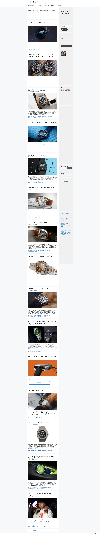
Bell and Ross (39, 49)
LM (41, 316)
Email (61, 41)
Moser (37, 351)
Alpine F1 (30, 526)
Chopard (30, 217)
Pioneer (37, 488)
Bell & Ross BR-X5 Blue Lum (37, 90)
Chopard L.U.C (34, 217)
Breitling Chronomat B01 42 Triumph (39, 223)
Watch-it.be (36, 1)
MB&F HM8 (37, 417)
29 (31, 530)
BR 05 (38, 283)
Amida (30, 384)
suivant (34, 530)
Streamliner (39, 351)
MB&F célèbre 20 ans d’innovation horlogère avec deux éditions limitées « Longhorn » (42, 55)
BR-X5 (42, 117)
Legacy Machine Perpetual (37, 316)
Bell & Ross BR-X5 (35, 117)
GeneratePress (55, 533)
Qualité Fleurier (40, 217)
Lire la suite (40, 46)
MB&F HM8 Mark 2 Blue (35, 390)
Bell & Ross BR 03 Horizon (36, 155)
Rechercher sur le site (64, 166)
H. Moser (30, 350)
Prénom (62, 38)
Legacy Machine (31, 316)
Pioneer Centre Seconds (41, 488)
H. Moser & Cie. (34, 351)
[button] (72, 5)
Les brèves (33, 524)
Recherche (59, 5)
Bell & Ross (30, 116)
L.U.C (36, 217)
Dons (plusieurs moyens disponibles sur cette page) (66, 101)
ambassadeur (33, 526)
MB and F (43, 316)
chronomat (32, 251)
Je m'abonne (64, 29)
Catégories (62, 173)
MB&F (49, 315)
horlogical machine (31, 417)
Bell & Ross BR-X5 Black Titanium (38, 423)
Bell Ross (36, 283)
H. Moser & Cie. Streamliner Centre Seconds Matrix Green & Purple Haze (42, 322)
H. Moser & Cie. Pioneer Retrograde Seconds (42, 122)
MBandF (40, 417)
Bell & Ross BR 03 (35, 49)
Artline (30, 283)
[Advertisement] (66, 71)
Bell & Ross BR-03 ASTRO (36, 22)
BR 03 (42, 182)
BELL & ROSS (30, 49)
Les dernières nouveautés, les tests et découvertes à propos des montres (38, 5)
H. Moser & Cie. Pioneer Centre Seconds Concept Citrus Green (41, 457)
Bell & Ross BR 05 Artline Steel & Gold (40, 256)
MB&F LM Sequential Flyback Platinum (40, 289)
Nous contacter (53, 5)
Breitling (30, 250)
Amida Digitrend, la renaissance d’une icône (42, 356)
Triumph (36, 251)
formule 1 (37, 526)
